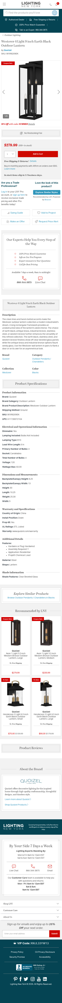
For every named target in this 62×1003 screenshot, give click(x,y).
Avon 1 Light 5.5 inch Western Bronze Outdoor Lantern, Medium (46, 655)
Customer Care (10, 910)
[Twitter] (25, 979)
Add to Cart (38, 154)
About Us (7, 916)
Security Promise (17, 957)
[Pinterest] (16, 979)
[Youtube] (39, 979)
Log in (4, 191)
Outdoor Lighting (12, 35)
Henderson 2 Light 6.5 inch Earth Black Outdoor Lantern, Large (46, 716)
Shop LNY (8, 903)
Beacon (48, 200)
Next (59, 92)
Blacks (35, 373)
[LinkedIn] (45, 979)
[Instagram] (32, 979)
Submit (54, 934)
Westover (6, 373)
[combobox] (31, 12)
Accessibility (45, 957)
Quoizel (8, 50)
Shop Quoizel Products (16, 805)
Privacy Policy (17, 952)
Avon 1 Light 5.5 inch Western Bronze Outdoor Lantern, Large (16, 655)
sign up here (19, 194)
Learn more (9, 169)
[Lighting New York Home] (31, 5)
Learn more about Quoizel (17, 799)
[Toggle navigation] (4, 4)
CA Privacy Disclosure (45, 952)
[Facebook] (21, 979)
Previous (3, 92)
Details (31, 124)
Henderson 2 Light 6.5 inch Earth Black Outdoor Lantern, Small (15, 716)
